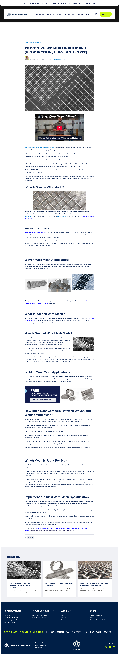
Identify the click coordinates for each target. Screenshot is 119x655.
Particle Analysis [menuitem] (12, 610)
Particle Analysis (38, 14)
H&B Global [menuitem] (90, 3)
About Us (80, 14)
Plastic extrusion (30, 147)
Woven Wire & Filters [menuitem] (43, 610)
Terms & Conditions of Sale (42, 645)
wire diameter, (29, 216)
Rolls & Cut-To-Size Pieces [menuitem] (39, 615)
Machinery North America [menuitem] (36, 3)
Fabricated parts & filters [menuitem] (39, 617)
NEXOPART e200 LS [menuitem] (9, 622)
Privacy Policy (38, 647)
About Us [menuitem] (66, 610)
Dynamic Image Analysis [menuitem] (10, 620)
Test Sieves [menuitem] (7, 615)
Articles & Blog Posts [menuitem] (96, 615)
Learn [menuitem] (93, 610)
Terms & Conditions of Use (42, 643)
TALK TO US (105, 14)
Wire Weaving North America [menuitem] (66, 3)
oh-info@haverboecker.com (99, 632)
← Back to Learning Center (33, 42)
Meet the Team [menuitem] (65, 620)
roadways (53, 147)
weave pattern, (61, 216)
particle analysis (30, 303)
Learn (88, 14)
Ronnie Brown (34, 57)
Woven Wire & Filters (54, 14)
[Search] (96, 14)
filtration (88, 301)
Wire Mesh (30, 537)
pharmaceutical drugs (42, 147)
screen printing (43, 303)
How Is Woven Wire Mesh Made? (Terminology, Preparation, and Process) (21, 585)
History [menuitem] (63, 615)
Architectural (69, 14)
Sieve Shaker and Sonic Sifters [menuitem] (12, 617)
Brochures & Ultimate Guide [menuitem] (97, 620)
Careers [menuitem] (63, 617)
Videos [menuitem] (92, 617)
